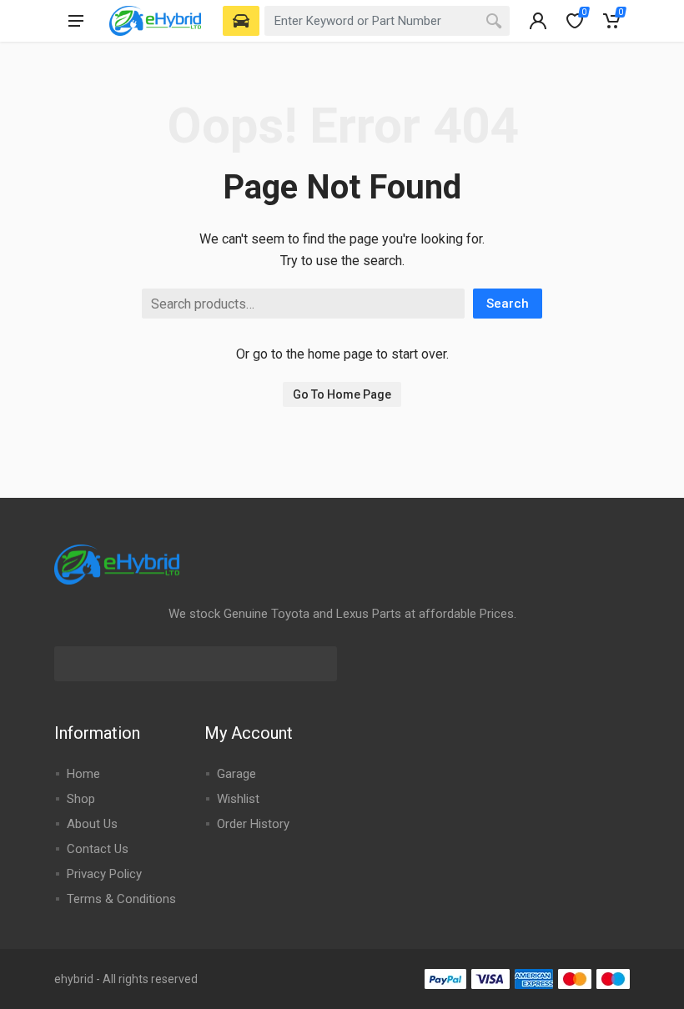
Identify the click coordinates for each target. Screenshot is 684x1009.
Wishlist (238, 798)
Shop (81, 798)
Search (507, 303)
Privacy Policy (104, 873)
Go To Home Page (342, 394)
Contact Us (97, 848)
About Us (92, 823)
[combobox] (387, 21)
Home (83, 773)
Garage (236, 773)
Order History (253, 823)
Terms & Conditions (121, 898)
